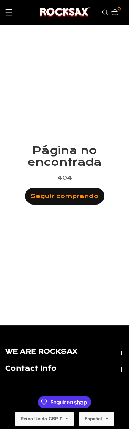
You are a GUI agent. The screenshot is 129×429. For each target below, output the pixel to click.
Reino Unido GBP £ (42, 418)
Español (94, 418)
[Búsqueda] (106, 12)
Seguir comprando (65, 196)
